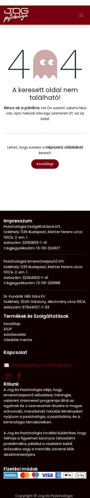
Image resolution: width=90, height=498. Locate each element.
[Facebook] (19, 376)
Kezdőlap (45, 163)
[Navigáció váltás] (81, 15)
